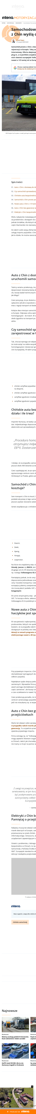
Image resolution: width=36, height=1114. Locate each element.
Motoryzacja (10, 23)
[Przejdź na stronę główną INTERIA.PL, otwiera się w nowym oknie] (8, 17)
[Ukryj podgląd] (32, 1087)
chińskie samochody (20, 922)
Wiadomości (19, 23)
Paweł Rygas (20, 40)
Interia (3, 23)
